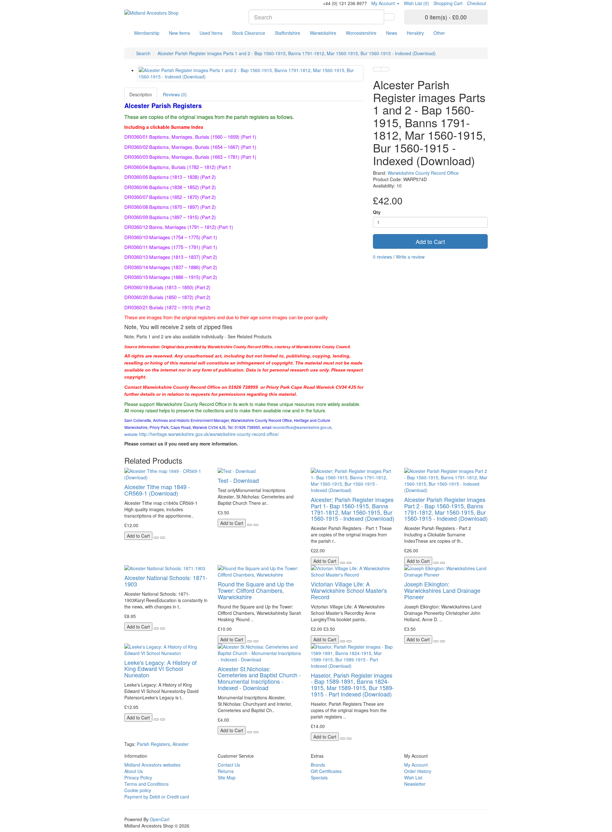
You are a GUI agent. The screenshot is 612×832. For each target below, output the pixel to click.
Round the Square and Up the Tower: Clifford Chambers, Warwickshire (256, 590)
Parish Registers (153, 744)
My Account (416, 765)
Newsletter (415, 784)
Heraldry (415, 33)
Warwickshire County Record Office (423, 173)
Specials (319, 777)
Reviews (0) (175, 94)
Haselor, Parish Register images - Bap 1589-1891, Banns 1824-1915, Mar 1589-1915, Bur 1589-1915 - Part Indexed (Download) (352, 684)
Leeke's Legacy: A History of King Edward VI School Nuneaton (160, 668)
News (391, 33)
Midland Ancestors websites (152, 765)
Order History (417, 771)
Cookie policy (137, 790)
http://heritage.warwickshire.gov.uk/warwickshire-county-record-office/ (209, 434)
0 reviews (382, 257)
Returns (226, 771)
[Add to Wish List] (377, 69)
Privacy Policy (138, 777)
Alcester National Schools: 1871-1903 (166, 580)
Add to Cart (430, 241)
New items (179, 33)
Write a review (410, 257)
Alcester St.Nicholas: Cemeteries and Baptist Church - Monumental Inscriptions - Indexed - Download (259, 678)
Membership (146, 33)
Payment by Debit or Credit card (156, 796)
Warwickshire (323, 33)
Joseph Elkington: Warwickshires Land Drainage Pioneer (442, 590)
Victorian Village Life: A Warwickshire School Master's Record (349, 590)
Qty (377, 212)
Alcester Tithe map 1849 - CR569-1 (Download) (157, 489)
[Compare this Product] (385, 69)
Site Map (227, 777)
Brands (318, 765)
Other (439, 33)
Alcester (180, 744)
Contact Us (229, 765)
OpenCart (160, 819)
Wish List (413, 777)
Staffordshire (287, 33)
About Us (133, 771)
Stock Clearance (248, 33)
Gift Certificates (326, 771)
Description (140, 94)
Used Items (211, 33)
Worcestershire (361, 33)
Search (143, 53)
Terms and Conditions (146, 784)
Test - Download (238, 480)
